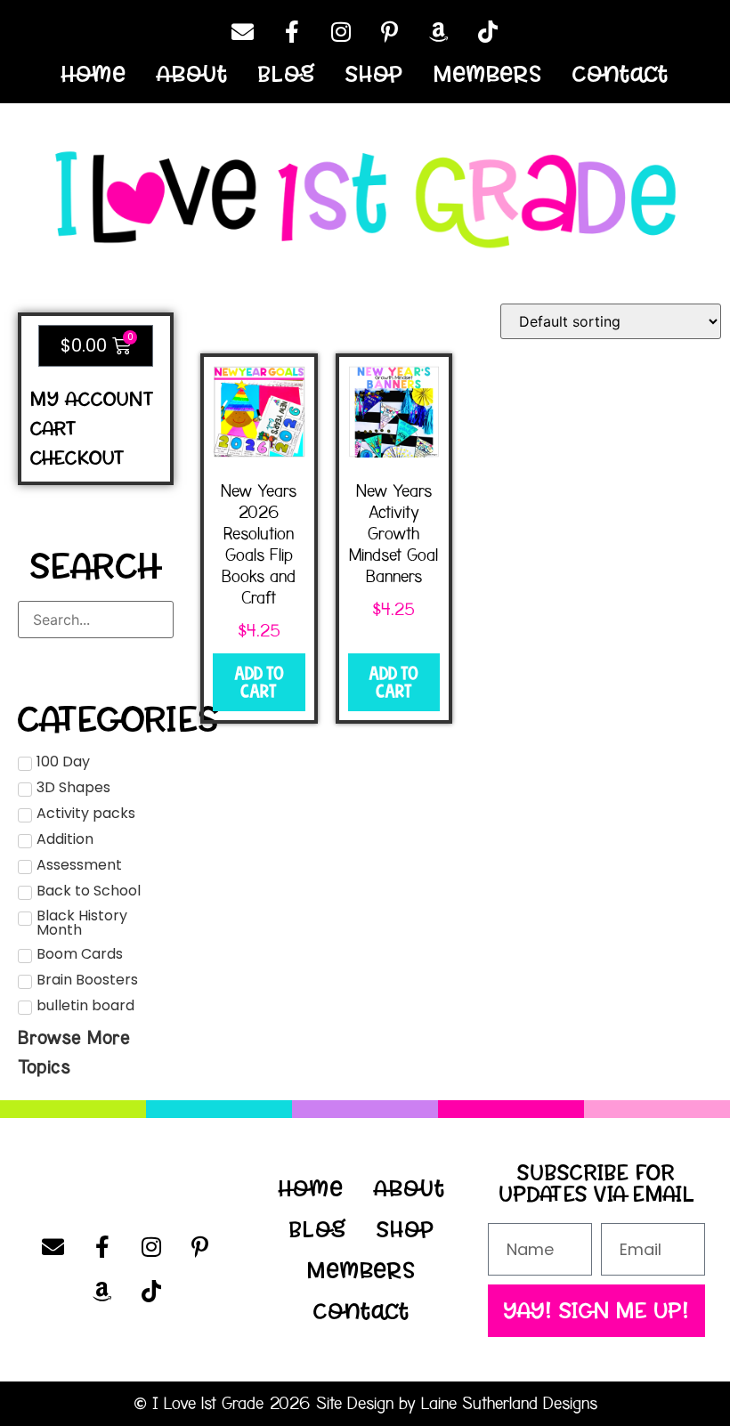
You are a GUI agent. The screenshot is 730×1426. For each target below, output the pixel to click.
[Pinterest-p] (390, 31)
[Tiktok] (488, 31)
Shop (374, 74)
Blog (286, 74)
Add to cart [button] (259, 682)
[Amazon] (439, 31)
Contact (620, 74)
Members (488, 74)
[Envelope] (243, 31)
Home (93, 74)
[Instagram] (341, 31)
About (192, 74)
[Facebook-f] (292, 31)
